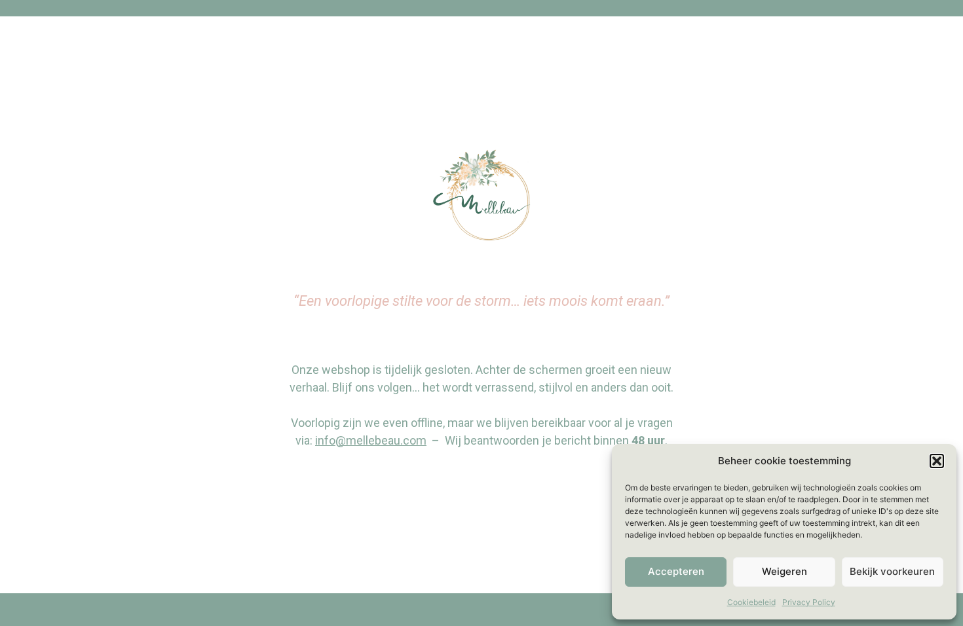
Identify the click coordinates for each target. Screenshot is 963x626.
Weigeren (784, 571)
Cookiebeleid (751, 602)
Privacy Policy (808, 602)
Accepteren (676, 571)
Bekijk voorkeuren (892, 571)
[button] (936, 461)
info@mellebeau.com (370, 440)
